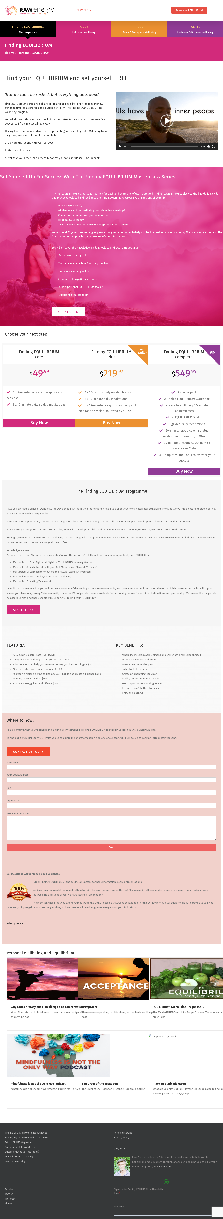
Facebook (10, 1205)
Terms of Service (123, 1148)
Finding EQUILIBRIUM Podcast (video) (26, 1148)
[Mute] (208, 162)
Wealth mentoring (15, 1177)
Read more (165, 1182)
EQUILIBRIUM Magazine (18, 1158)
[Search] (213, 10)
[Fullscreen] (213, 162)
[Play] (120, 162)
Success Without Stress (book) (22, 1167)
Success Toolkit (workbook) (20, 1162)
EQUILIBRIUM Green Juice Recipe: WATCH (179, 1023)
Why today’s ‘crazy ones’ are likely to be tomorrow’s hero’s (50, 1023)
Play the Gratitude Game (169, 1100)
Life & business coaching (19, 1172)
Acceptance (90, 1023)
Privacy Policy (121, 1153)
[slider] (164, 162)
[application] (167, 137)
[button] (167, 136)
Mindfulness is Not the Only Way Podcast (38, 1100)
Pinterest (10, 1214)
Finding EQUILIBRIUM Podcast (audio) (26, 1153)
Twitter (9, 1209)
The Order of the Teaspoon (100, 1100)
